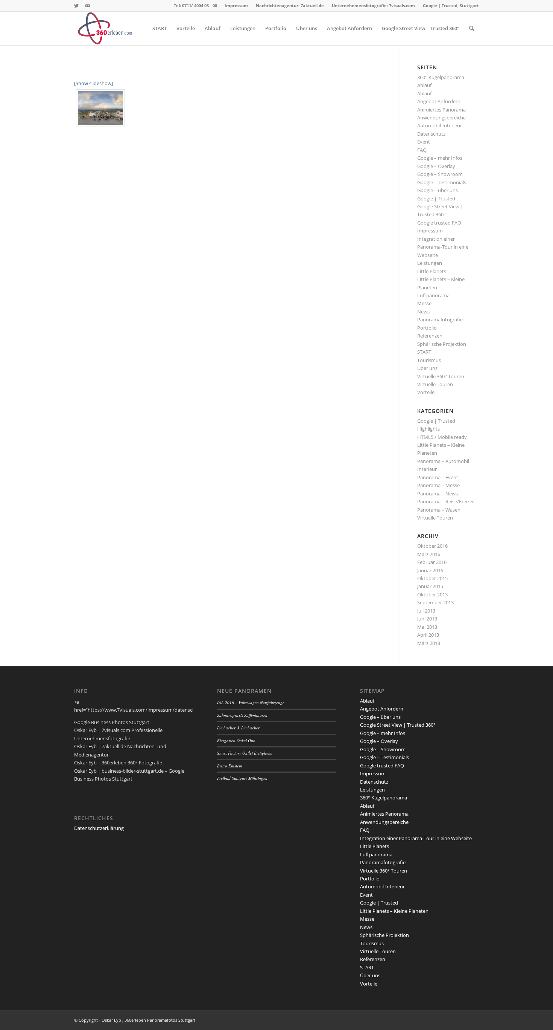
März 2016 (428, 554)
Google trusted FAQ (439, 222)
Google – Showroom (440, 174)
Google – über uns (437, 190)
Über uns (427, 368)
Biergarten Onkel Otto (236, 740)
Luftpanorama (433, 295)
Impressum (236, 5)
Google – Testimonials (441, 182)
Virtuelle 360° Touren (440, 376)
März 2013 (428, 643)
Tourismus (429, 360)
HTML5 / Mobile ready (442, 437)
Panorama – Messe (438, 485)
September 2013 (435, 602)
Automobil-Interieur (439, 125)
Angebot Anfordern (438, 101)
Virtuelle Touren (435, 384)
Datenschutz (431, 133)
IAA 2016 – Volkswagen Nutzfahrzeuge (250, 702)
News (423, 311)
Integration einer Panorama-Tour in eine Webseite (442, 246)
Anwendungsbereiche (441, 117)
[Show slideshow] (93, 83)
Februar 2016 (432, 562)
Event (423, 141)
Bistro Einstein (229, 766)
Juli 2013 (426, 610)
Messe (424, 303)
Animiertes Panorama (441, 109)
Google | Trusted (436, 198)
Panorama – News (437, 493)
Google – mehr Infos (439, 157)
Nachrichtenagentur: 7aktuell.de (290, 5)
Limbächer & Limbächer (238, 727)
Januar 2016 (430, 570)
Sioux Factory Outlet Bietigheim (244, 753)
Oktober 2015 (432, 578)
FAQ (422, 150)
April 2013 (428, 634)
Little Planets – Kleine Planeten (394, 911)
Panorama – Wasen (438, 509)
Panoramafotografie (440, 319)
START (424, 351)
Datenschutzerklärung (99, 828)
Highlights (428, 428)
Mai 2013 (427, 627)
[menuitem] (236, 6)
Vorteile (425, 392)
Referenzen (429, 335)
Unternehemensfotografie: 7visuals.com (373, 5)
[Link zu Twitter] (76, 5)
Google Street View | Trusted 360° (398, 724)
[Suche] (471, 28)
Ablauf (424, 85)
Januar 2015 (430, 586)
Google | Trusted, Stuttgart (451, 5)
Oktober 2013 (432, 594)
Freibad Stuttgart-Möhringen (242, 778)
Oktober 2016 (432, 546)
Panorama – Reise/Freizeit (446, 501)
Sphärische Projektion (441, 344)
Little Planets (431, 271)
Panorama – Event (437, 477)
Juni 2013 (427, 618)
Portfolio (427, 327)
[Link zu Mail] (87, 5)
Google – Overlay (436, 166)
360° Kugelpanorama (440, 77)
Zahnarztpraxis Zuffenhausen (242, 715)
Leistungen (429, 263)
